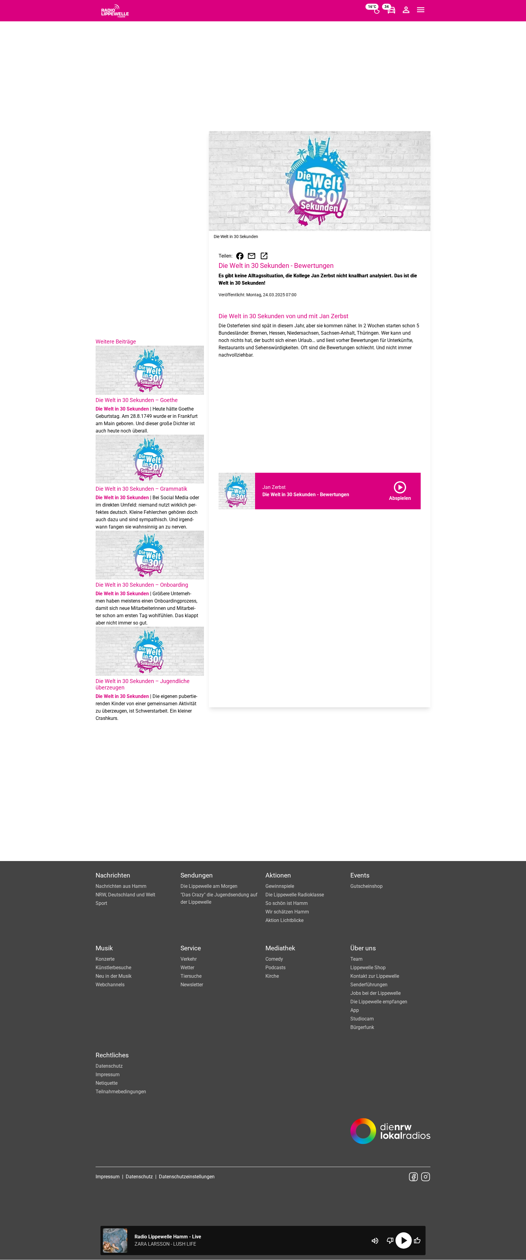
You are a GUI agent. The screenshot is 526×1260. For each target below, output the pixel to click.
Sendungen (197, 875)
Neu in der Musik (114, 976)
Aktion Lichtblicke (284, 920)
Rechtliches (112, 1055)
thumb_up (417, 1240)
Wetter (187, 967)
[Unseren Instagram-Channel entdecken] (425, 1177)
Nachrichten (113, 875)
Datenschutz (109, 1066)
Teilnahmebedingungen (121, 1091)
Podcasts (275, 967)
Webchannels (110, 985)
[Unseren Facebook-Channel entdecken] (413, 1177)
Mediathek (280, 948)
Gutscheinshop (366, 886)
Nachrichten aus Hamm (121, 886)
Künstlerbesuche (113, 967)
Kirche (272, 976)
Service (191, 948)
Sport (101, 903)
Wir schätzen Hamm (287, 912)
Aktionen (278, 875)
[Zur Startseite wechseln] (115, 11)
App (354, 1010)
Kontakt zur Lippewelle (374, 976)
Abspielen (400, 490)
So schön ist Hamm (286, 903)
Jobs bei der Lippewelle (375, 993)
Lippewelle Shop (368, 967)
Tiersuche (191, 976)
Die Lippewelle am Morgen (209, 886)
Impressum (108, 1074)
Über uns (363, 948)
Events (360, 875)
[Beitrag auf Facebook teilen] (240, 256)
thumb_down (390, 1240)
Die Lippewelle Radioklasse (294, 895)
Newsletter (192, 985)
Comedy (274, 959)
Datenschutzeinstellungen (187, 1177)
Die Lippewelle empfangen (378, 1002)
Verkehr (189, 959)
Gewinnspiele (279, 886)
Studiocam (362, 1019)
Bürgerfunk (362, 1027)
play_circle (403, 1240)
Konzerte (105, 959)
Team (356, 959)
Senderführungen (368, 985)
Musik (104, 948)
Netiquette (106, 1083)
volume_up (375, 1241)
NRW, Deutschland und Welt (125, 895)
